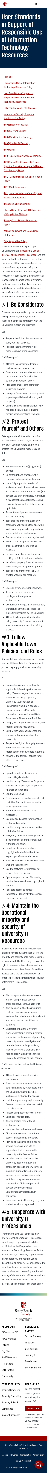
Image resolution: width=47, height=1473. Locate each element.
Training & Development (31, 1358)
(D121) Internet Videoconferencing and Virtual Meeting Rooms (23, 195)
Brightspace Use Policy (15, 241)
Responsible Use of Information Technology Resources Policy (19, 85)
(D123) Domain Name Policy (17, 203)
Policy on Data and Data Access (19, 107)
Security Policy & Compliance (10, 1405)
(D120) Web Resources (15, 187)
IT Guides (29, 1342)
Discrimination (25, 1454)
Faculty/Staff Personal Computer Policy (20, 222)
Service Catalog (33, 1336)
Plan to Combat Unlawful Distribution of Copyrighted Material (22, 212)
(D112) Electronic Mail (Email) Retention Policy (23, 178)
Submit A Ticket (33, 1409)
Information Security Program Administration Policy (19, 116)
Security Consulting (11, 1396)
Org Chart (6, 1351)
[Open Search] (36, 4)
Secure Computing (11, 1389)
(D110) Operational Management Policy (22, 155)
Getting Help (31, 1348)
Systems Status (33, 1367)
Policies (7, 76)
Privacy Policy (38, 1454)
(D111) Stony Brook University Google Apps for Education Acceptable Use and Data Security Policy (23, 166)
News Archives (9, 1338)
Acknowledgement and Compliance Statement (21, 232)
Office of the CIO (10, 1332)
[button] (38, 1465)
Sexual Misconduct (23, 1460)
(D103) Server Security (15, 130)
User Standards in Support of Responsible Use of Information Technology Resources (19, 97)
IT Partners (7, 1363)
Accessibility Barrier (10, 1454)
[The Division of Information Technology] (5, 4)
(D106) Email (9, 149)
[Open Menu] (43, 4)
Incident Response (11, 1414)
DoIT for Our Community (8, 1373)
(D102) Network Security (16, 124)
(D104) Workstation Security (17, 137)
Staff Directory (9, 1357)
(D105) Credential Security (17, 143)
